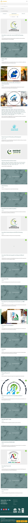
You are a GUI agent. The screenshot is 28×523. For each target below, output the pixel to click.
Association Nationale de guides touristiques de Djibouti (13, 255)
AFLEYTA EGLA (5, 185)
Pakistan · (19, 112)
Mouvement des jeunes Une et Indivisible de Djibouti (12, 395)
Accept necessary (18, 521)
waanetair (4, 349)
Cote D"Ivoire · (21, 162)
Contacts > (14, 504)
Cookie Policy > (15, 501)
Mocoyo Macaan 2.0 (6, 372)
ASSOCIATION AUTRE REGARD (8, 442)
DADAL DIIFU (4, 58)
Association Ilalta (5, 278)
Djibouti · (3, 138)
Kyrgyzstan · (13, 111)
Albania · (6, 162)
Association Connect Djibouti (7, 325)
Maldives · (22, 111)
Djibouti (3, 60)
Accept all (26, 521)
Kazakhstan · (7, 111)
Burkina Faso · (12, 162)
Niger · (13, 112)
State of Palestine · (23, 112)
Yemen (5, 138)
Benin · (9, 162)
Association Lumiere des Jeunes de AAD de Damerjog (12, 35)
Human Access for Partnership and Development (11, 136)
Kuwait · (10, 111)
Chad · (18, 162)
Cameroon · (15, 162)
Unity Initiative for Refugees (7, 107)
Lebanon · (16, 111)
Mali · (24, 111)
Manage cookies (22, 521)
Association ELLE (5, 489)
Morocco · (6, 112)
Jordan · (4, 111)
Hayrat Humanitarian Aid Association (9, 160)
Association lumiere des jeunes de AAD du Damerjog (12, 232)
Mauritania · (3, 112)
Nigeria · (15, 112)
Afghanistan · (3, 162)
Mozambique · (10, 112)
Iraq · (2, 111)
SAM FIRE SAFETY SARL (6, 419)
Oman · (17, 112)
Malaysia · (19, 111)
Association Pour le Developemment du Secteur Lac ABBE (13, 301)
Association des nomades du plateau (9, 208)
